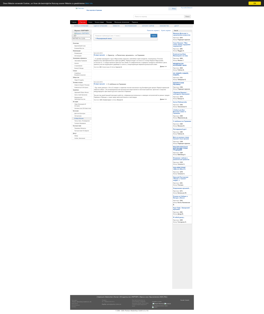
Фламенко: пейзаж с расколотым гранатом (181, 158)
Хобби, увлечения (79, 138)
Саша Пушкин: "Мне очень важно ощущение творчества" (181, 44)
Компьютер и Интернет (81, 87)
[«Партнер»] (79, 8)
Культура (76, 111)
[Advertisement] (132, 46)
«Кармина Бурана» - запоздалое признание (181, 93)
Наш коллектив (154, 297)
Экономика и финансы (80, 58)
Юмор (76, 136)
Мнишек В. (120, 99)
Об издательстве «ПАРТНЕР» (129, 297)
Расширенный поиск (103, 38)
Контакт (116, 297)
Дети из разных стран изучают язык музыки (181, 138)
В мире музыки (79, 118)
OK (254, 3)
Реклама (109, 22)
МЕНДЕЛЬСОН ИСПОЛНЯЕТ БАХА (180, 64)
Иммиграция (77, 51)
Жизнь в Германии (81, 26)
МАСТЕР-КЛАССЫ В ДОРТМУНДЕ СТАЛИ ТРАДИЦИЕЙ (180, 148)
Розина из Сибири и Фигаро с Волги (180, 197)
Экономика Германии (80, 60)
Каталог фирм (99, 22)
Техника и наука (78, 82)
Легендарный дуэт (180, 129)
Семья (75, 70)
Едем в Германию (100, 26)
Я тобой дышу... (179, 217)
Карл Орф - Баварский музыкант (181, 208)
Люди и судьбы (79, 80)
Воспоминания (131, 26)
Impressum (100, 297)
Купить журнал (166, 30)
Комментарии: (107, 99)
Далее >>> (163, 66)
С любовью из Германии (117, 84)
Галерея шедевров (80, 123)
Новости (115, 26)
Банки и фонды (79, 68)
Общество (76, 77)
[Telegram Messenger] (158, 303)
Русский (183, 7)
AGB (161, 297)
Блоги (90, 22)
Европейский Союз (80, 46)
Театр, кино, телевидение (82, 121)
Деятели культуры (79, 113)
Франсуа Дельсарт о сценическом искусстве (181, 34)
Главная (74, 22)
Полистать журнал (153, 30)
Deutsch (189, 7)
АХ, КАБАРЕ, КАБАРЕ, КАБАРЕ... (181, 74)
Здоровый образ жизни (81, 92)
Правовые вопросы (80, 128)
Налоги (76, 63)
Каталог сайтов (148, 26)
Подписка (135, 22)
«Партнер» (82, 22)
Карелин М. (119, 67)
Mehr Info (89, 3)
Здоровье (76, 90)
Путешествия (77, 126)
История (75, 101)
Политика (76, 43)
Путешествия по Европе (81, 131)
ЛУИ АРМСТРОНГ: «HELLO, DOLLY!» (179, 168)
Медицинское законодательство (79, 98)
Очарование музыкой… (181, 188)
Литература (77, 116)
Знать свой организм (80, 95)
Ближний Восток (79, 48)
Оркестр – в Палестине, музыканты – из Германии (126, 55)
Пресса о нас (144, 297)
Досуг (176, 26)
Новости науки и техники (81, 85)
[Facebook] (167, 303)
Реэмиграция (78, 53)
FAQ (165, 297)
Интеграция (77, 56)
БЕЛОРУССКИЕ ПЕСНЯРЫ (178, 83)
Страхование (78, 66)
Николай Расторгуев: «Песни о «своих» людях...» (181, 178)
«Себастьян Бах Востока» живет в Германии (179, 111)
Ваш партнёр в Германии (94, 10)
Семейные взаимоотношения (80, 74)
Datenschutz (109, 297)
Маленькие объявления (121, 22)
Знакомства (164, 26)
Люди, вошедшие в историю (80, 105)
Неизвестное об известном (82, 108)
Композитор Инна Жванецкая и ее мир (180, 54)
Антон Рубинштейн (180, 102)
